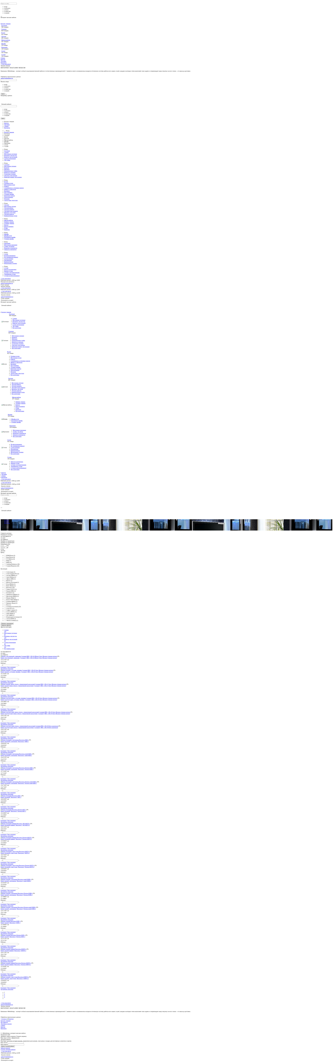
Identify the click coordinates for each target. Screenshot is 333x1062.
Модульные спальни (10, 166)
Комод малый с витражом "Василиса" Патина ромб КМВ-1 (18, 909)
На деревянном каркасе (11, 257)
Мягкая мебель (5, 40)
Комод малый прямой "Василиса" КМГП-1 (13, 950)
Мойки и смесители (10, 189)
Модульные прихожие (10, 245)
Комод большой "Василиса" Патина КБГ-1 (13, 811)
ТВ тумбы (7, 160)
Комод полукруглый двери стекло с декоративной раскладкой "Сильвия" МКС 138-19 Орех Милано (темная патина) (35, 713)
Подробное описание (7, 668)
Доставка (3, 61)
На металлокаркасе (9, 255)
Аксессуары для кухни (11, 200)
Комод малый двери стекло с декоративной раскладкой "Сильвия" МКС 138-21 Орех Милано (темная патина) (33, 685)
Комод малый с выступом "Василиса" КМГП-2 (15, 978)
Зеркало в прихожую (10, 249)
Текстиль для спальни (10, 175)
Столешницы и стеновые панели (14, 188)
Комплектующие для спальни (13, 177)
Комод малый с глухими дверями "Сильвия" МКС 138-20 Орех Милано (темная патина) (27, 672)
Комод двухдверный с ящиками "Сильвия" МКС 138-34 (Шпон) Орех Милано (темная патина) (29, 658)
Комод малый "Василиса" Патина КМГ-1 (13, 936)
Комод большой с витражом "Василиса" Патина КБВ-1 (17, 769)
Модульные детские (10, 206)
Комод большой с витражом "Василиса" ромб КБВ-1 (16, 755)
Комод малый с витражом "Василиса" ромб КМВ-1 (16, 881)
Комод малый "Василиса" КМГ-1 (10, 923)
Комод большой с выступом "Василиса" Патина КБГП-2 (17, 867)
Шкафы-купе (8, 235)
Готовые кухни (8, 183)
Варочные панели (9, 195)
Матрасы (6, 169)
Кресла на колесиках (10, 269)
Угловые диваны (9, 223)
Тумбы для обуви (9, 246)
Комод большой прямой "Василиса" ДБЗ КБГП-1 (15, 825)
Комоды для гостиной (10, 157)
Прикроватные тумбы (10, 171)
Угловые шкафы (9, 239)
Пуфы (6, 228)
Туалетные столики (10, 174)
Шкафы (3, 43)
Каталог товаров (5, 23)
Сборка (3, 58)
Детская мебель (8, 208)
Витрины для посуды (10, 155)
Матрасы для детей (9, 212)
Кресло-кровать (8, 226)
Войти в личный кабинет (7, 1046)
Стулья (3, 54)
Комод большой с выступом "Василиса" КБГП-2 (15, 853)
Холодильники (8, 197)
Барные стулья (8, 271)
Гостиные (4, 25)
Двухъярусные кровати (11, 211)
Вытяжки (7, 191)
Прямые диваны (9, 222)
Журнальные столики (10, 263)
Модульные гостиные (10, 154)
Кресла (6, 225)
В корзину (4, 667)
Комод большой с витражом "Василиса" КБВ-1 (15, 741)
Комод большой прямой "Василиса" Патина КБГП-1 (16, 839)
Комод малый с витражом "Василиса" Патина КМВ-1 (17, 895)
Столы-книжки (8, 258)
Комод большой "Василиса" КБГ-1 (11, 797)
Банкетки (7, 229)
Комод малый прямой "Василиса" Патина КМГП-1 (16, 964)
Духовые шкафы (9, 194)
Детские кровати (9, 209)
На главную (4, 1022)
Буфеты (6, 186)
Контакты (4, 62)
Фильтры (7, 199)
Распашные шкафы (9, 237)
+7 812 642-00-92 (6, 64)
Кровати (6, 168)
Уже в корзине (11, 667)
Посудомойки (8, 192)
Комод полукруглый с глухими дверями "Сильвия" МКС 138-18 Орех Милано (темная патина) (29, 699)
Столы (3, 51)
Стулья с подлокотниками (12, 272)
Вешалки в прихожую (10, 248)
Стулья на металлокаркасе (12, 275)
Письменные (8, 260)
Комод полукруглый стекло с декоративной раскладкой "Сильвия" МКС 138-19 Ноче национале (29, 727)
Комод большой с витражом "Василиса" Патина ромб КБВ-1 (19, 783)
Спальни (4, 29)
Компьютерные (8, 262)
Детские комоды (9, 214)
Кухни (3, 33)
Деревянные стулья (10, 274)
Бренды (3, 59)
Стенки (6, 152)
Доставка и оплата (6, 1024)
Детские (3, 36)
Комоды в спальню (9, 172)
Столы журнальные (10, 158)
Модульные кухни (9, 185)
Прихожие (4, 47)
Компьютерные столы (10, 216)
